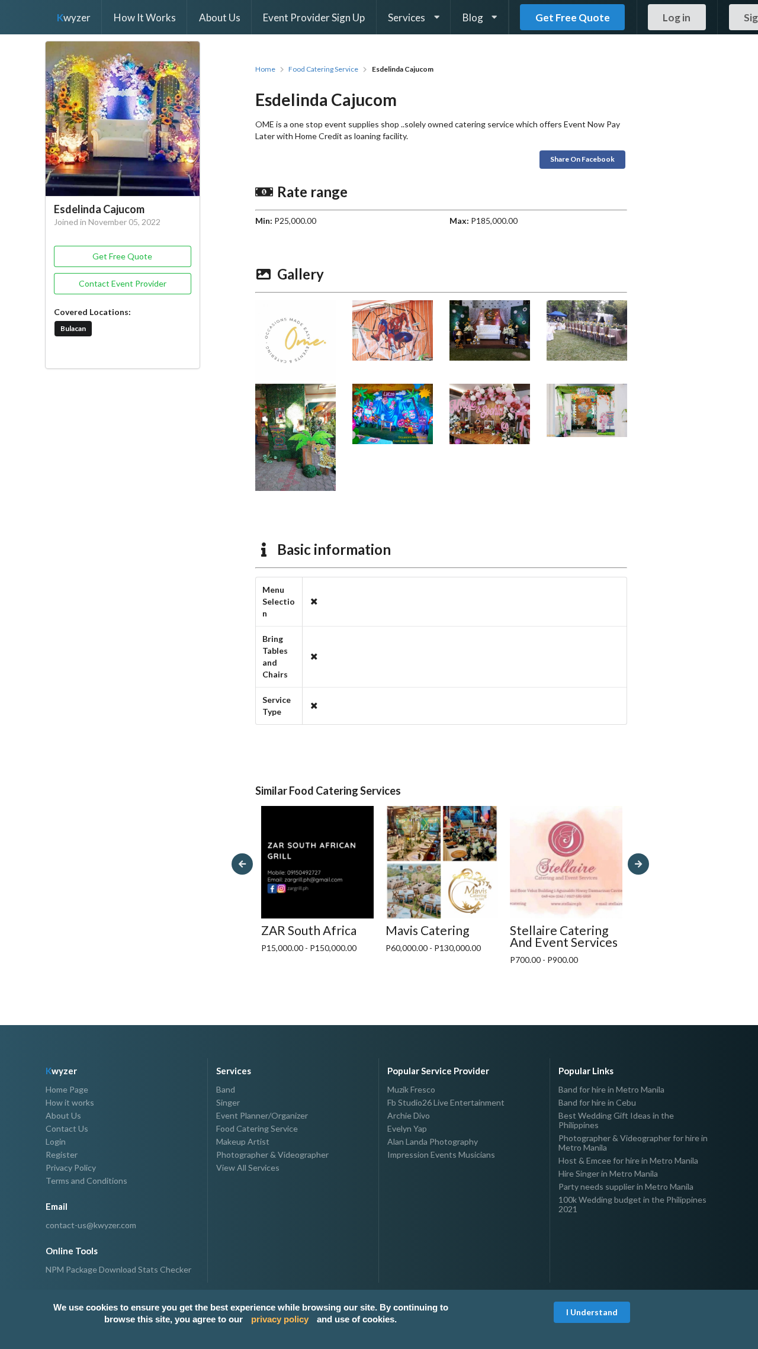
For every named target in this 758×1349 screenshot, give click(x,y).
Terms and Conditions (86, 1180)
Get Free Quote (572, 17)
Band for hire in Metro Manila (611, 1089)
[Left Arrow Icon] (242, 864)
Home (265, 69)
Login (56, 1141)
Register (62, 1154)
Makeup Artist (242, 1141)
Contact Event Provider (122, 283)
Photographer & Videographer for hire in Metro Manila (633, 1142)
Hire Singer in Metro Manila (608, 1173)
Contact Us (67, 1128)
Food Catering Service (323, 69)
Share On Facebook (582, 159)
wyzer (74, 17)
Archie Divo (408, 1115)
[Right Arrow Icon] (638, 864)
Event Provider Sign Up (314, 17)
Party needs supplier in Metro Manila (625, 1186)
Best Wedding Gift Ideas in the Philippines (616, 1120)
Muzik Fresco (411, 1089)
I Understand (592, 1312)
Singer (228, 1102)
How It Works (145, 17)
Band (225, 1089)
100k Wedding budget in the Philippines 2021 (632, 1204)
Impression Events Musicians (441, 1154)
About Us (219, 17)
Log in (676, 17)
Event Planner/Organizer (262, 1115)
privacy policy (280, 1319)
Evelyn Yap (407, 1128)
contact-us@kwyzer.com (91, 1225)
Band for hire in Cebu (597, 1102)
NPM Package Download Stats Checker (118, 1269)
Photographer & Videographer (272, 1154)
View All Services (248, 1167)
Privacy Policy (71, 1167)
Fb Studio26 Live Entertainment (446, 1102)
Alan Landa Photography (432, 1141)
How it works (70, 1102)
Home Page (67, 1089)
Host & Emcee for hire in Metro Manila (628, 1160)
